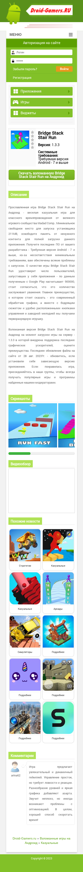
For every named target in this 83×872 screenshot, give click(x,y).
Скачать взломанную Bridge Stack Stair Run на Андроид (41, 175)
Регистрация (22, 77)
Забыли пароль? (25, 69)
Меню (16, 35)
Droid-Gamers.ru (24, 838)
